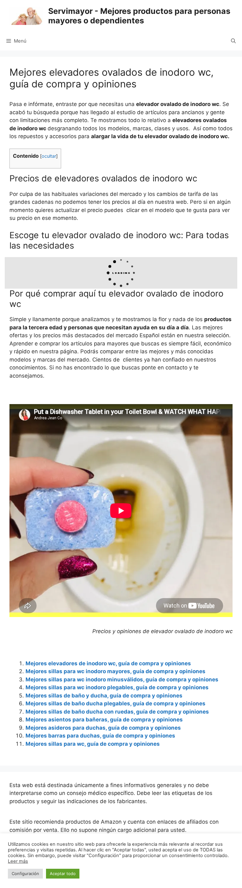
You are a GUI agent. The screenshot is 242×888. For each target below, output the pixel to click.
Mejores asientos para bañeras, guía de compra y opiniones (104, 719)
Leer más (18, 861)
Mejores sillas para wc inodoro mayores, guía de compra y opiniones (115, 671)
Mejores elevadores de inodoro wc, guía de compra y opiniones (108, 663)
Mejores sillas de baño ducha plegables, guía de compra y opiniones (115, 703)
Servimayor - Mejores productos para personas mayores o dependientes (139, 15)
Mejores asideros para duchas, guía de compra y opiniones (103, 728)
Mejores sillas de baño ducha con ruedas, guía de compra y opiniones (117, 712)
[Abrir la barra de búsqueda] (233, 41)
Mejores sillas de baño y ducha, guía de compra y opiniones (104, 695)
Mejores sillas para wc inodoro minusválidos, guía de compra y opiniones (122, 679)
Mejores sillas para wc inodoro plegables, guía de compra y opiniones (117, 687)
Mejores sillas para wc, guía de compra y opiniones (93, 744)
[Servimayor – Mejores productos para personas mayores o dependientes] (26, 15)
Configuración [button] (25, 873)
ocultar (49, 156)
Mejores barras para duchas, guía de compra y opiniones (100, 735)
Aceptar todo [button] (63, 873)
